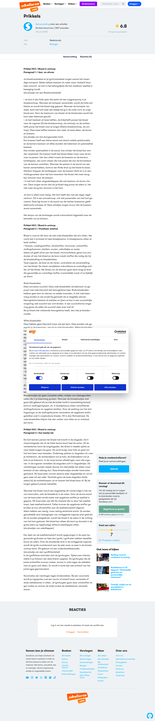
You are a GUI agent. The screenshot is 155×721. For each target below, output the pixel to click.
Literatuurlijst (67, 671)
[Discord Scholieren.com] (46, 678)
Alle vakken (102, 656)
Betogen (83, 666)
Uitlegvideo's (103, 678)
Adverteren (120, 672)
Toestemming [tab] (39, 340)
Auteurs (65, 659)
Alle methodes (103, 659)
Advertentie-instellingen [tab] (90, 340)
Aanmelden (83, 632)
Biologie (54, 44)
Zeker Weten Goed (85, 676)
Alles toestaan (110, 387)
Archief (100, 681)
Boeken (46, 4)
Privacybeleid (121, 662)
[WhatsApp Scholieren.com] (42, 678)
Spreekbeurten (85, 672)
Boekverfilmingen (69, 674)
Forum (100, 674)
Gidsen (71, 4)
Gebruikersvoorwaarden (125, 659)
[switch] (65, 378)
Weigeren (45, 387)
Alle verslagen (85, 656)
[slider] (111, 530)
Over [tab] (116, 340)
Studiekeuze (102, 668)
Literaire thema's (65, 666)
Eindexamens (88, 4)
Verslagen (59, 4)
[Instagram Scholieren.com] (33, 678)
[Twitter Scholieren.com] (37, 678)
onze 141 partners (42, 351)
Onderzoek (120, 676)
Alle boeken (66, 656)
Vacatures (120, 669)
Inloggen (133, 4)
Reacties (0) (86, 57)
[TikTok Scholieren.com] (55, 678)
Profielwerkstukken (87, 669)
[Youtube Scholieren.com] (28, 678)
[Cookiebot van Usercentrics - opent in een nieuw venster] (116, 332)
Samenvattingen (86, 662)
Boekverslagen (85, 659)
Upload (114, 469)
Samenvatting (43, 24)
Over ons (119, 656)
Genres (65, 662)
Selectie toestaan (77, 387)
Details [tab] (65, 340)
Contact (119, 666)
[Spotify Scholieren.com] (51, 678)
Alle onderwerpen (103, 663)
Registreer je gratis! (114, 509)
